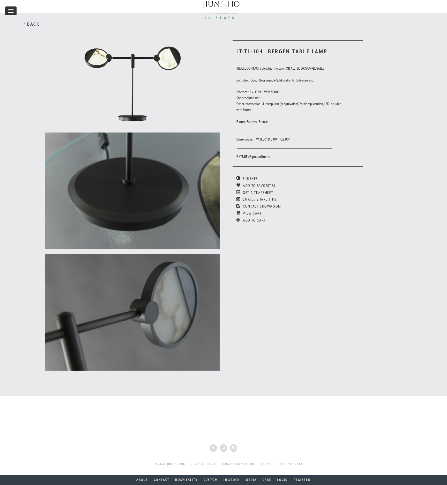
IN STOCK (232, 480)
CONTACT (162, 480)
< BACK (31, 24)
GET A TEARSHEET (257, 192)
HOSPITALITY (186, 480)
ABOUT (142, 480)
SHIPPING (268, 464)
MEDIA (251, 480)
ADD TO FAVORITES (258, 185)
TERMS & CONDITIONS (238, 464)
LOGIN (282, 480)
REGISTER (302, 480)
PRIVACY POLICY (203, 464)
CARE (267, 480)
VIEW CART (252, 213)
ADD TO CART (254, 220)
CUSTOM (211, 480)
